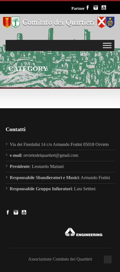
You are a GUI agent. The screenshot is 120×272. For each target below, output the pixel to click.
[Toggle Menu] (107, 45)
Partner (78, 8)
